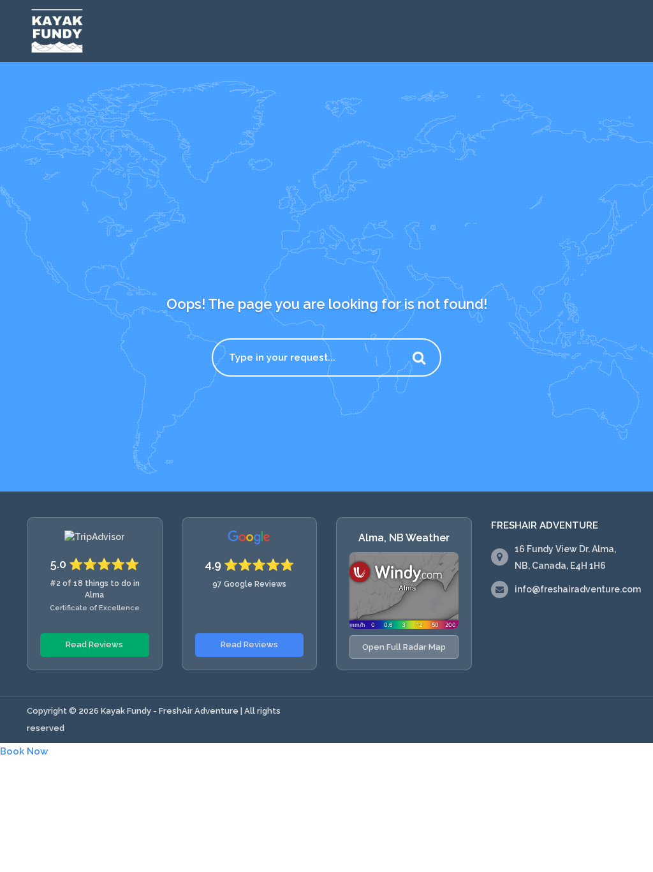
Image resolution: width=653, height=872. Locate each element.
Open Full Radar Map (404, 647)
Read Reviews (94, 644)
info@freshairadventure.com (578, 589)
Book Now (24, 751)
